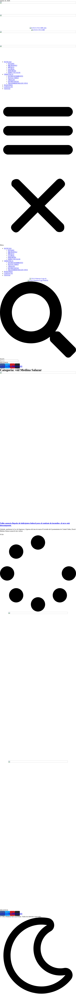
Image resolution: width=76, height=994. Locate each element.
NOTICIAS (7, 62)
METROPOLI (12, 65)
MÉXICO (11, 67)
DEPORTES (12, 71)
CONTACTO (8, 87)
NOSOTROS (8, 85)
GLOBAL (11, 69)
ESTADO (11, 63)
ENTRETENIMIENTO (15, 76)
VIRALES (11, 80)
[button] (38, 168)
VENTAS (7, 88)
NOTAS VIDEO (13, 78)
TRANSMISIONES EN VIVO (18, 83)
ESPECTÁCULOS (14, 72)
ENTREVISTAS (13, 81)
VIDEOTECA (8, 74)
